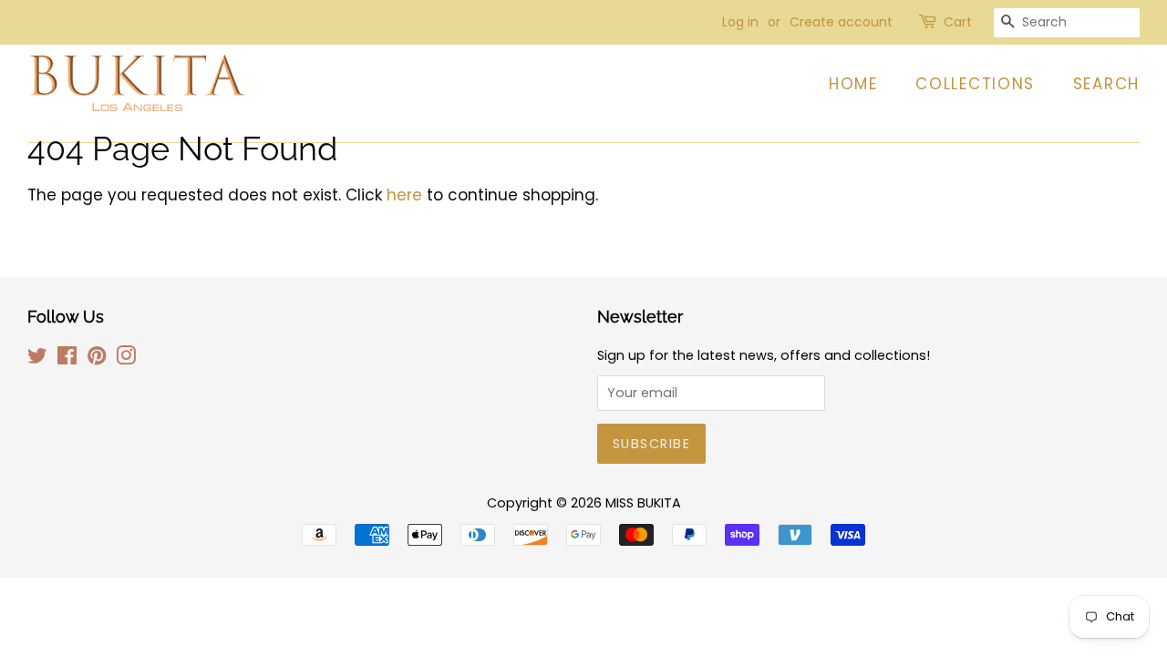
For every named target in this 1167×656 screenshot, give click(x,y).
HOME (853, 84)
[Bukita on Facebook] (67, 359)
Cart (958, 22)
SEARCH (1106, 84)
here (404, 195)
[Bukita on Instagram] (126, 359)
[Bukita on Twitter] (37, 359)
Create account (841, 22)
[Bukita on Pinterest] (97, 359)
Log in (740, 22)
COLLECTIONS (975, 84)
